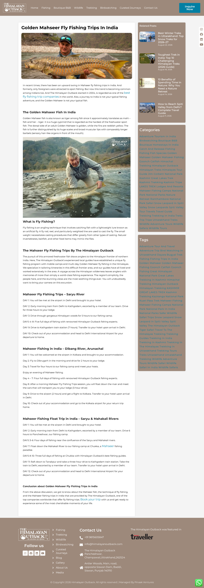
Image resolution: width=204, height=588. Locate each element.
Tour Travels (147, 211)
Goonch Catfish (149, 161)
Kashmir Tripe (173, 182)
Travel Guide (164, 211)
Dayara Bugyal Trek (170, 254)
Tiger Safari (146, 329)
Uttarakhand (155, 354)
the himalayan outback (164, 325)
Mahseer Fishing (171, 300)
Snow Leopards (158, 207)
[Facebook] (31, 553)
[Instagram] (25, 553)
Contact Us (150, 7)
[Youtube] (42, 553)
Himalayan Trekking (152, 288)
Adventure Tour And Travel (157, 246)
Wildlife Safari (156, 363)
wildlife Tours (158, 228)
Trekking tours (167, 350)
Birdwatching (108, 7)
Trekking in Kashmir (152, 342)
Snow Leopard (164, 317)
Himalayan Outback (165, 284)
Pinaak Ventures (144, 582)
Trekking (91, 7)
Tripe (148, 219)
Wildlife (78, 7)
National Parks (155, 194)
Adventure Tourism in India (157, 136)
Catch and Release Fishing (157, 149)
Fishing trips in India (164, 258)
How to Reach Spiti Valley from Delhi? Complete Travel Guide (170, 109)
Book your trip (90, 499)
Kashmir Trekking (151, 182)
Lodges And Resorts (170, 186)
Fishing (46, 7)
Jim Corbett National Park (165, 174)
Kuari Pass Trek (149, 300)
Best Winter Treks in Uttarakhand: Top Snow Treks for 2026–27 (171, 38)
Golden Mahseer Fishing (168, 157)
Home (34, 7)
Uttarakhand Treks (165, 219)
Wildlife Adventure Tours (155, 224)
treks (143, 354)
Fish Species (158, 153)
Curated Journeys (130, 7)
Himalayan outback (165, 165)
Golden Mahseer (150, 263)
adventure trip (149, 250)
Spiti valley (176, 207)
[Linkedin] (36, 553)
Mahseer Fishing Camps (155, 190)
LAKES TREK (147, 186)
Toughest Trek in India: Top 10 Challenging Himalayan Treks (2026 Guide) (169, 60)
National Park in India (160, 309)
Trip (142, 219)
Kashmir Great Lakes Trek (156, 178)
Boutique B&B (62, 7)
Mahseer (108, 446)
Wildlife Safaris (168, 367)
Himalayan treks (150, 169)
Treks (179, 215)
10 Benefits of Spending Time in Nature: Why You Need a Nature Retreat (169, 85)
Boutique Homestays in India (159, 144)
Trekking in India (163, 215)
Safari (150, 203)
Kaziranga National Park (168, 296)
